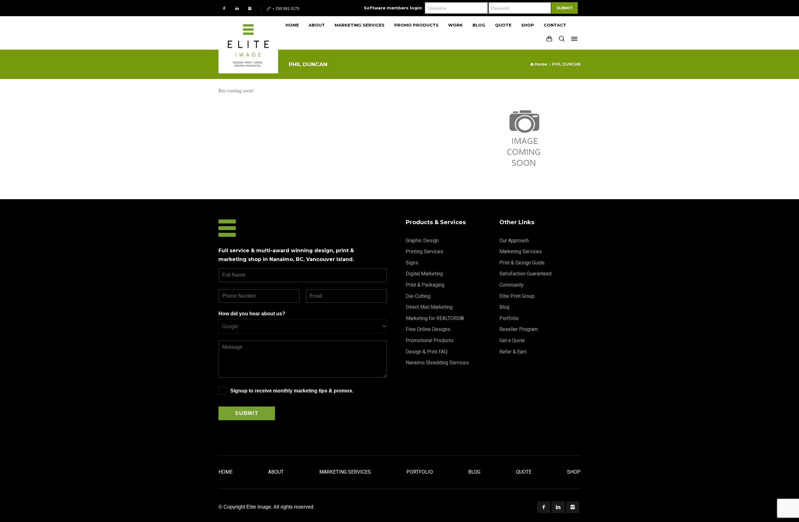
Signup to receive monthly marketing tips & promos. (291, 390)
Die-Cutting (418, 296)
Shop (574, 472)
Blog (504, 307)
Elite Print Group (517, 296)
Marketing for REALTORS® (435, 318)
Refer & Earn (513, 352)
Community (511, 285)
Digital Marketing (424, 274)
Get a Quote (512, 340)
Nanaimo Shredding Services (437, 363)
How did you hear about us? (251, 313)
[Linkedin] (237, 8)
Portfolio (509, 318)
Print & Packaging (425, 285)
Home (225, 472)
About (276, 472)
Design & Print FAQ (427, 352)
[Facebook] (224, 8)
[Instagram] (250, 8)
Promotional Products (429, 340)
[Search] (562, 39)
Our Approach (514, 241)
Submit (564, 8)
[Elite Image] (248, 33)
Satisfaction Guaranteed (525, 274)
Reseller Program (518, 329)
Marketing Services (520, 251)
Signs (412, 263)
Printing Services (424, 251)
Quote (524, 472)
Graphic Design (422, 241)
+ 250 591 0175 (285, 9)
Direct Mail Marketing (429, 307)
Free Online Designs (428, 329)
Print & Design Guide (522, 263)
